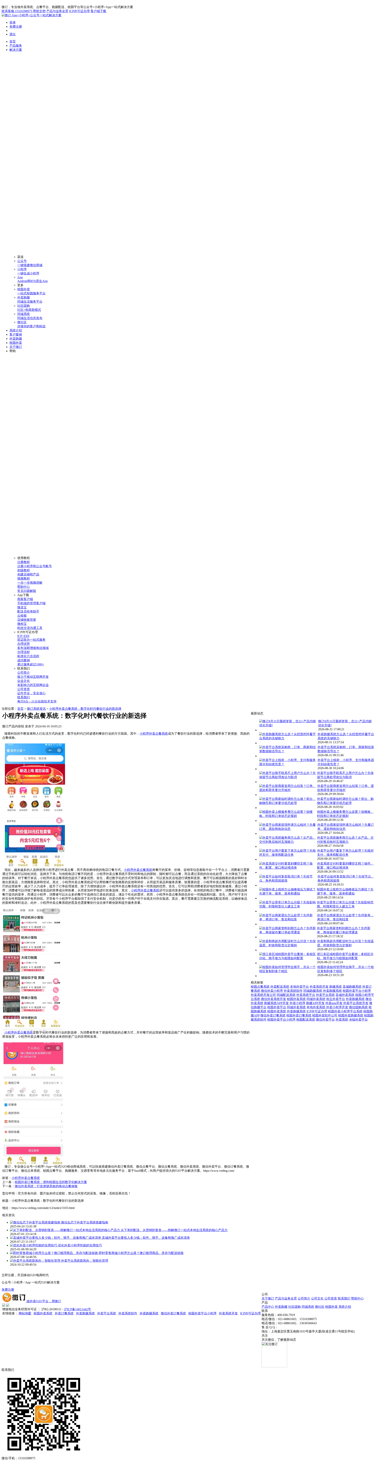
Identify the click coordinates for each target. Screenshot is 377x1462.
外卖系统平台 (305, 994)
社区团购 (294, 1306)
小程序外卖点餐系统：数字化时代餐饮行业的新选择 (85, 708)
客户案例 (15, 334)
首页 (12, 41)
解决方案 (15, 49)
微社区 (319, 1306)
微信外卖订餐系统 (272, 1015)
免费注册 (15, 26)
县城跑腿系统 (352, 986)
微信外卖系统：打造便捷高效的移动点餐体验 (46, 1186)
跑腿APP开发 (315, 1003)
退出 (12, 34)
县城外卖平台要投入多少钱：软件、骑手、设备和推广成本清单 (146, 1237)
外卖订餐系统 (64, 1313)
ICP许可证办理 (79, 11)
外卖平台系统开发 (355, 1003)
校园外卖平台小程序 (357, 990)
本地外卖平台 (299, 986)
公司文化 (317, 1298)
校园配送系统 (305, 1019)
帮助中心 (357, 1298)
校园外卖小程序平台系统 (345, 1011)
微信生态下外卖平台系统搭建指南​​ (84, 1222)
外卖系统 (342, 1019)
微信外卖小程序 (272, 990)
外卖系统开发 (319, 986)
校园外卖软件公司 (324, 1015)
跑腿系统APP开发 (276, 1003)
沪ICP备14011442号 (77, 1309)
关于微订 (15, 346)
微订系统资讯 (36, 708)
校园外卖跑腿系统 (350, 1015)
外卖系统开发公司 (263, 994)
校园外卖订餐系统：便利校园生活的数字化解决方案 (51, 1182)
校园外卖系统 (296, 999)
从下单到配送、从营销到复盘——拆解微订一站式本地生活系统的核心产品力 (174, 1230)
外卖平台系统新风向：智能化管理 (84, 1260)
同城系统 (308, 1306)
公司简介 (304, 1298)
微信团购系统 (358, 1007)
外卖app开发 (333, 1003)
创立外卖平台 (335, 999)
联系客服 (17, 11)
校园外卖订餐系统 (298, 1015)
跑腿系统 (335, 986)
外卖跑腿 (15, 338)
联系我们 (344, 1298)
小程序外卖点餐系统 (154, 733)
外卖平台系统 (325, 994)
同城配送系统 (286, 994)
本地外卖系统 (316, 1007)
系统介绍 (15, 330)
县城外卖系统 (345, 994)
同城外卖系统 (316, 999)
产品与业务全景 (57, 11)
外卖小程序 (297, 1003)
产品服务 (15, 45)
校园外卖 (15, 342)
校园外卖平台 (276, 1007)
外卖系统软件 (293, 990)
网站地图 (25, 1313)
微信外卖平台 (325, 1019)
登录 (12, 22)
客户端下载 (98, 11)
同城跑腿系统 (312, 990)
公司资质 (330, 1298)
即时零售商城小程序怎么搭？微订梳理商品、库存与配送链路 (141, 1253)
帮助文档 (39, 11)
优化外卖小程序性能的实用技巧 (80, 1245)
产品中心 (268, 1306)
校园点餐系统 (260, 986)
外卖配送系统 (279, 986)
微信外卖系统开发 (273, 999)
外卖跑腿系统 (332, 990)
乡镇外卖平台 (358, 1019)
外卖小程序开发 (337, 1007)
